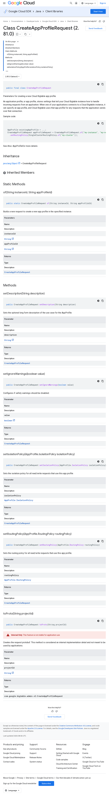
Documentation (17, 21)
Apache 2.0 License (35, 728)
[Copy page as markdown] (25, 34)
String (7, 239)
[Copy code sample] (102, 84)
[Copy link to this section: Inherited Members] (37, 172)
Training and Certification (66, 768)
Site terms (30, 778)
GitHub (59, 749)
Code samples (62, 760)
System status (36, 762)
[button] (54, 173)
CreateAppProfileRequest (17, 272)
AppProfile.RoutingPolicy (17, 580)
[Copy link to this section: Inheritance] (22, 156)
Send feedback (95, 28)
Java (38, 11)
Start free (98, 11)
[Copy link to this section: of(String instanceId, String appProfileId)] (54, 192)
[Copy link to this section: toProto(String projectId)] (36, 613)
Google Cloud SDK (20, 11)
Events (85, 753)
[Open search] (71, 3)
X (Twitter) (87, 757)
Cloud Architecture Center (67, 764)
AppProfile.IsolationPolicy (18, 500)
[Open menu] (4, 3)
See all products (10, 749)
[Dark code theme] (98, 84)
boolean (8, 420)
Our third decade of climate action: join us (73, 778)
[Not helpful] (104, 21)
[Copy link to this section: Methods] (19, 285)
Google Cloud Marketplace (14, 757)
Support (33, 753)
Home (5, 21)
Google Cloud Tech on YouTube (92, 767)
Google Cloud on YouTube (93, 762)
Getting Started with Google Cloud (67, 754)
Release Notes (36, 757)
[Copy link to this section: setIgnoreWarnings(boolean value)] (47, 374)
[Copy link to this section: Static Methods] (28, 184)
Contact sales (9, 762)
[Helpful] (100, 21)
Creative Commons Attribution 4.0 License (75, 726)
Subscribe (46, 783)
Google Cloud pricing (11, 753)
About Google (9, 778)
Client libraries (54, 11)
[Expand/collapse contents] (17, 41)
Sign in (103, 3)
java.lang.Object (10, 163)
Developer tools (33, 21)
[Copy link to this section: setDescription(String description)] (47, 293)
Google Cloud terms (45, 778)
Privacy (20, 778)
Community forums (38, 749)
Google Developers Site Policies (70, 728)
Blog (84, 749)
